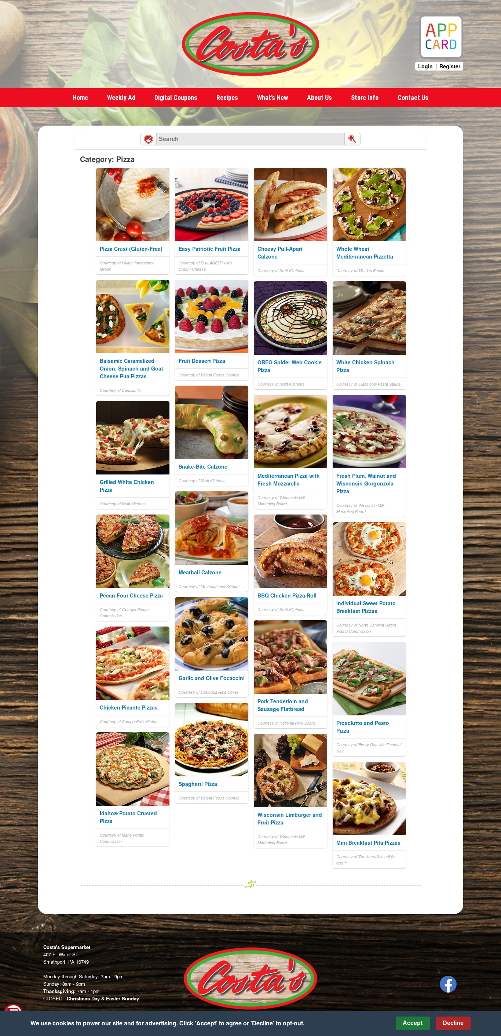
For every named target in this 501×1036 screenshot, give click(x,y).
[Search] (352, 139)
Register (449, 66)
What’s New (272, 97)
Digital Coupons (175, 97)
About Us (319, 97)
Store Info (365, 97)
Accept (413, 1023)
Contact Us (413, 97)
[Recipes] (148, 139)
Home (80, 97)
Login (425, 66)
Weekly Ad (121, 97)
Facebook (448, 984)
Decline (453, 1023)
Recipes (227, 97)
